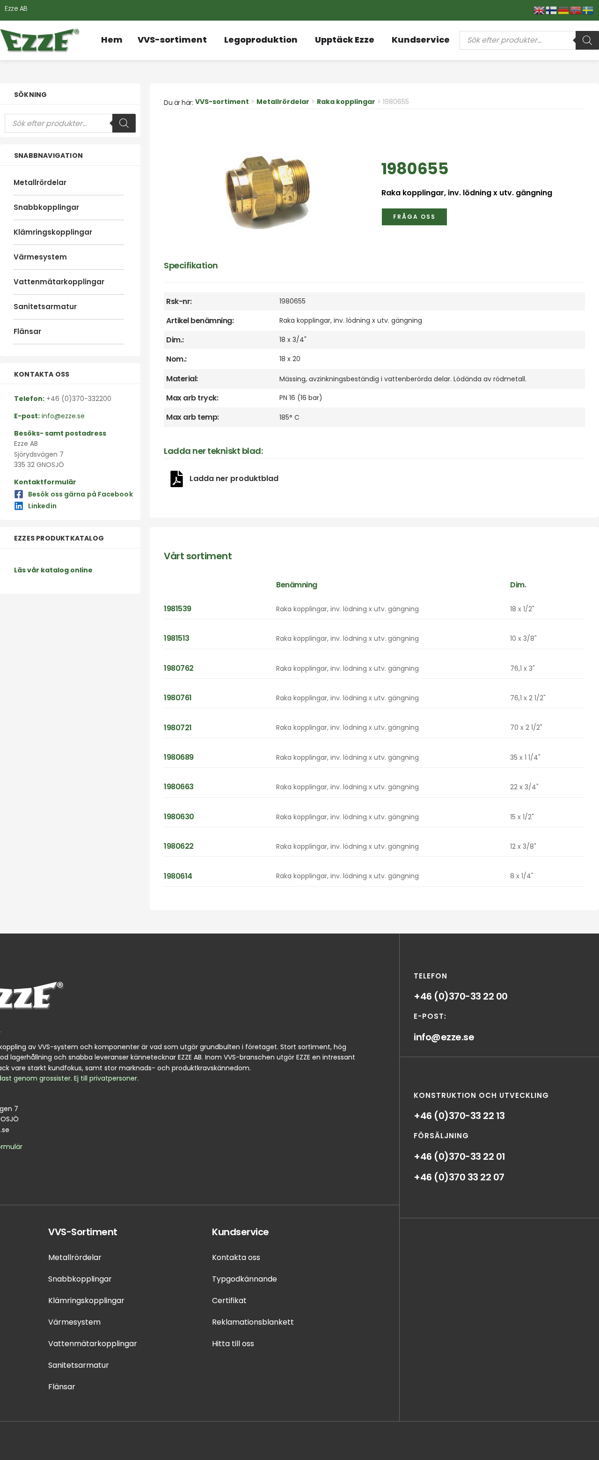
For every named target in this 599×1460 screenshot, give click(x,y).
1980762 (179, 668)
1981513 (177, 638)
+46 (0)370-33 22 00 (461, 996)
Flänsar (27, 331)
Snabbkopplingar (46, 207)
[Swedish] (588, 9)
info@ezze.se (444, 1037)
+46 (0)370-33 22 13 (459, 1115)
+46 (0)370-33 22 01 (459, 1156)
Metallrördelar (40, 182)
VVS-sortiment (222, 101)
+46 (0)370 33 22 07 (459, 1177)
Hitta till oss (233, 1343)
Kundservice (240, 1231)
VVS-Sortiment (82, 1231)
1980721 (178, 727)
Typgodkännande (244, 1279)
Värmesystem (40, 257)
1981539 (177, 608)
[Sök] (587, 40)
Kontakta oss (236, 1257)
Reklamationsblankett (253, 1322)
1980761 (178, 697)
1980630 (179, 816)
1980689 (179, 757)
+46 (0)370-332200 (78, 398)
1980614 (178, 876)
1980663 (179, 786)
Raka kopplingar (346, 101)
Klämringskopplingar (53, 232)
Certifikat (229, 1300)
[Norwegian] (576, 9)
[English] (539, 9)
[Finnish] (552, 9)
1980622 (179, 846)
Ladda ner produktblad (234, 478)
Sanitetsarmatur (45, 306)
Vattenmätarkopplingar (59, 282)
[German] (564, 9)
